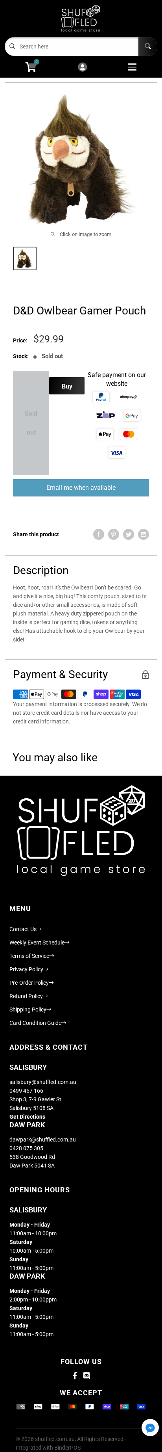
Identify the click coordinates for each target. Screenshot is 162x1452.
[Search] (147, 46)
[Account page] (82, 67)
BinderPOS (67, 1448)
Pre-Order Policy (29, 983)
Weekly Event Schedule (36, 942)
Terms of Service (29, 956)
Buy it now (67, 388)
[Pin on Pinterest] (113, 534)
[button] (150, 1428)
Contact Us (23, 929)
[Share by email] (143, 534)
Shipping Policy (27, 1009)
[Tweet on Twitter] (128, 534)
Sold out (31, 423)
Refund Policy (26, 996)
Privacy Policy (26, 969)
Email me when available (81, 487)
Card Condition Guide (35, 1023)
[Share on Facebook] (98, 534)
